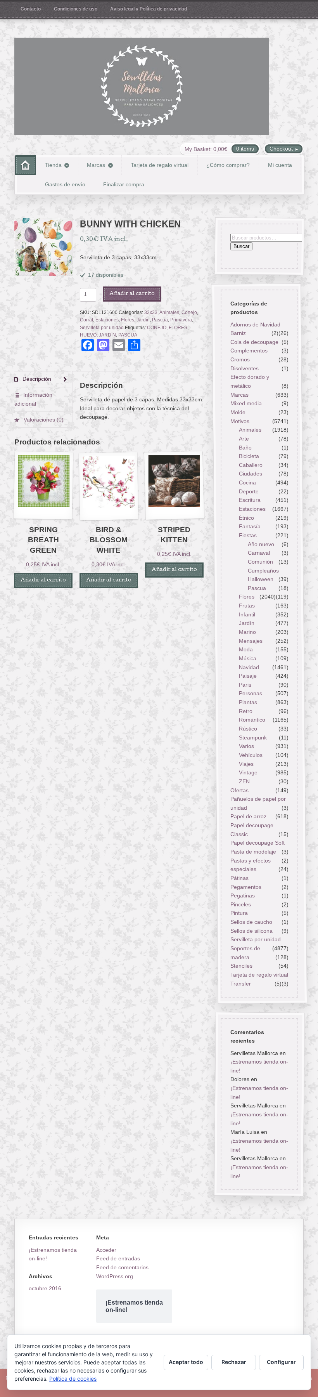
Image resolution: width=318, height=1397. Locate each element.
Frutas (247, 605)
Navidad (249, 667)
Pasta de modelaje (253, 852)
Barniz (237, 333)
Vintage (248, 772)
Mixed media (245, 403)
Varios (246, 746)
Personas (250, 694)
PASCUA (127, 335)
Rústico (248, 728)
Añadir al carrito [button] (43, 580)
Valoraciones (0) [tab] (43, 419)
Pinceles (240, 904)
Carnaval (259, 553)
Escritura (250, 500)
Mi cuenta (280, 165)
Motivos (239, 421)
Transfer (240, 984)
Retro (245, 711)
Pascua (160, 320)
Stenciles (241, 966)
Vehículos (251, 755)
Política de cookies (73, 1378)
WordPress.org (114, 1276)
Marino (247, 632)
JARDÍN (107, 335)
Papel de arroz (248, 817)
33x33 (150, 312)
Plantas (248, 702)
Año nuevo (261, 544)
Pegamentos (245, 887)
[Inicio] (25, 165)
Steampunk (253, 737)
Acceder (106, 1250)
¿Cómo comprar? (228, 165)
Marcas (96, 165)
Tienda (53, 165)
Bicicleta (249, 456)
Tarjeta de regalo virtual (159, 165)
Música (247, 658)
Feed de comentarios (122, 1267)
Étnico (246, 518)
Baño (245, 447)
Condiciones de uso (75, 9)
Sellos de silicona (251, 931)
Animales (169, 312)
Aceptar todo (186, 1362)
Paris (245, 685)
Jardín (143, 320)
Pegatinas (242, 895)
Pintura (238, 913)
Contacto (31, 9)
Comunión (260, 562)
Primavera (181, 320)
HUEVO (88, 335)
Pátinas (239, 878)
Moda (246, 649)
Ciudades (250, 474)
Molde (237, 412)
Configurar (281, 1362)
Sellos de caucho (251, 922)
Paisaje (248, 676)
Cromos (239, 359)
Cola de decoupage (254, 342)
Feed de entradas (118, 1258)
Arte (244, 439)
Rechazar (233, 1362)
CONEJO (156, 327)
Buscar (241, 247)
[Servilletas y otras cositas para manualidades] (141, 86)
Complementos (248, 351)
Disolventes (244, 368)
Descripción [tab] (36, 379)
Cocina (247, 482)
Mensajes (251, 641)
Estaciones (107, 320)
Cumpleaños (263, 570)
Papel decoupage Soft (257, 843)
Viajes (246, 764)
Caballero (251, 465)
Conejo (189, 312)
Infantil (247, 614)
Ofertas (239, 790)
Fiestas (248, 535)
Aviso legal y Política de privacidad (148, 9)
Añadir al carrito (132, 294)
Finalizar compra (123, 184)
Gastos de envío (65, 184)
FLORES (178, 327)
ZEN (244, 781)
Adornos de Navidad (255, 324)
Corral (86, 320)
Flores (127, 320)
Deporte (249, 491)
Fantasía (250, 526)
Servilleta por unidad (102, 327)
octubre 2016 (45, 1288)
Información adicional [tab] (33, 399)
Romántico (252, 720)
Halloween (260, 579)
